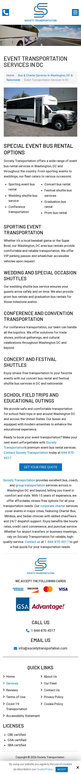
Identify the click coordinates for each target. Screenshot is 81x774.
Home (10, 75)
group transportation (30, 485)
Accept (61, 769)
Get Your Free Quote (40, 467)
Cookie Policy (45, 769)
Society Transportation (19, 480)
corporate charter (52, 506)
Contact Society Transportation (26, 452)
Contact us (32, 542)
